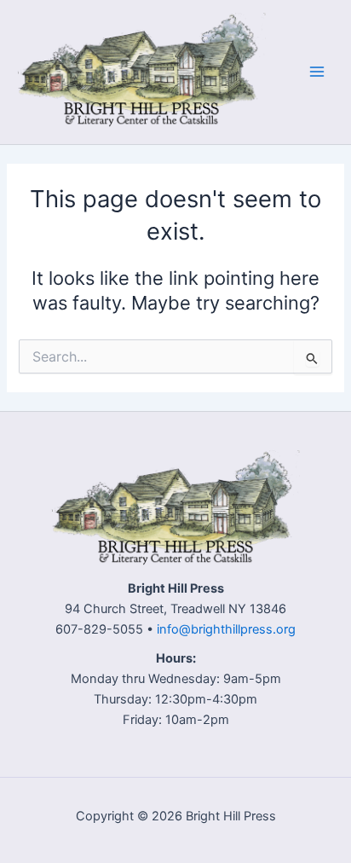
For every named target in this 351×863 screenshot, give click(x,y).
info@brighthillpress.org (226, 629)
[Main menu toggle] (317, 72)
